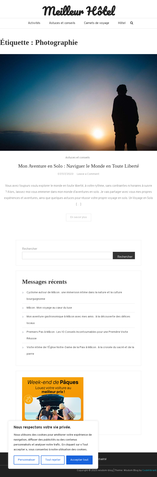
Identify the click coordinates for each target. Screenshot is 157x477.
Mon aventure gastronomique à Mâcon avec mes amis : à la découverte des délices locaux (78, 320)
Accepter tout (79, 460)
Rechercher (29, 249)
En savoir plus (78, 217)
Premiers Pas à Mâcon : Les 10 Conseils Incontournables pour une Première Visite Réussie (77, 335)
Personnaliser (26, 460)
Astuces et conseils (62, 23)
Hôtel (122, 23)
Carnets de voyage (96, 23)
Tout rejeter (53, 460)
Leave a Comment (88, 174)
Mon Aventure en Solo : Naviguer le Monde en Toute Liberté (78, 166)
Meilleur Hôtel (79, 10)
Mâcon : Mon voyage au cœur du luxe (49, 308)
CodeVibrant (149, 470)
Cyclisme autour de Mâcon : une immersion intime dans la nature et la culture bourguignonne (74, 296)
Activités (34, 23)
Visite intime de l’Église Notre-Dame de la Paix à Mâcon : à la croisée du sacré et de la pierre (80, 351)
